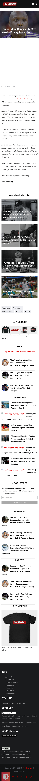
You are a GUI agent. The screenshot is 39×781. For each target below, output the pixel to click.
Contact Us (10, 680)
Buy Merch (10, 690)
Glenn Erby (18, 308)
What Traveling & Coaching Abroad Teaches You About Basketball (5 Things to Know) (22, 363)
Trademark (10, 688)
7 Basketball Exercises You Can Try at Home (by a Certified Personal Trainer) (23, 439)
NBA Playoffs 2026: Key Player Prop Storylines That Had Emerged (21, 388)
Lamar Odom (8, 312)
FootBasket (27, 768)
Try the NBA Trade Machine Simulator (19, 351)
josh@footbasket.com (17, 703)
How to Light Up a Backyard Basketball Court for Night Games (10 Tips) (21, 375)
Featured (7, 308)
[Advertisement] (19, 58)
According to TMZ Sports (21, 98)
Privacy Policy (11, 685)
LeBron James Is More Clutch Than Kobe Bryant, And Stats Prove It (22, 427)
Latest (20, 312)
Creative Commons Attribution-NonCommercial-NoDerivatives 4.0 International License (16, 754)
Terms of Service (12, 682)
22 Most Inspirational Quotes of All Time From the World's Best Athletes (23, 461)
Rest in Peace (10, 693)
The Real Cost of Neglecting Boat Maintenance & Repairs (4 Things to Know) (23, 405)
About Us (9, 677)
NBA (28, 312)
